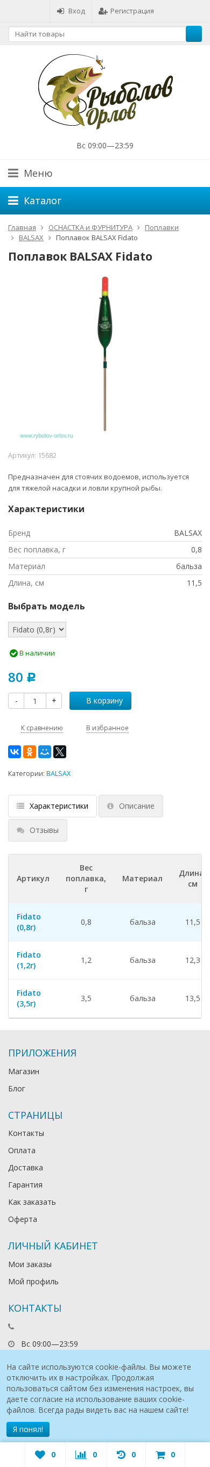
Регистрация (132, 11)
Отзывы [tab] (44, 830)
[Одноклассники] (29, 751)
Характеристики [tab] (59, 806)
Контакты (26, 1133)
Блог (16, 1088)
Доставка (25, 1167)
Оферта (22, 1219)
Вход (76, 11)
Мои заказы (30, 1264)
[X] (59, 751)
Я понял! (28, 1429)
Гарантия (25, 1185)
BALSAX (58, 773)
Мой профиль (33, 1281)
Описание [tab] (137, 806)
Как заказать (32, 1202)
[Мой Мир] (44, 751)
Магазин (23, 1071)
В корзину (104, 700)
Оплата (22, 1150)
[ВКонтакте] (14, 751)
